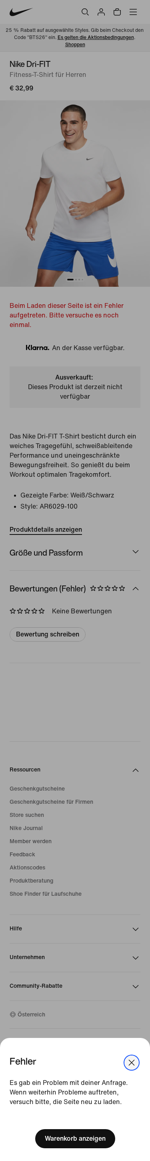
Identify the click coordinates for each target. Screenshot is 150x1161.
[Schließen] (131, 1062)
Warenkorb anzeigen (75, 1138)
